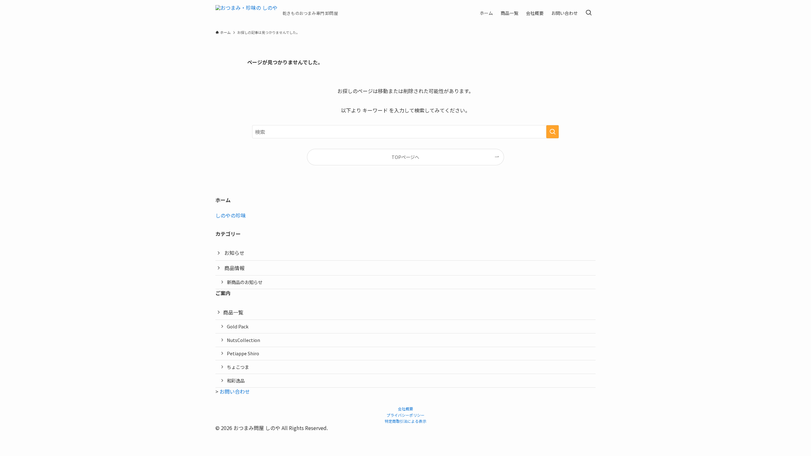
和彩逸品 (236, 380)
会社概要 (405, 408)
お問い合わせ (235, 391)
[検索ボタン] (589, 13)
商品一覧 (233, 312)
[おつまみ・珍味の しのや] (246, 13)
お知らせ (234, 252)
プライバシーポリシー (405, 415)
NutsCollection (243, 340)
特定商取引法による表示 (405, 421)
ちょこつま (238, 367)
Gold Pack (237, 326)
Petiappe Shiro (243, 353)
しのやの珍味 (230, 215)
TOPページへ (405, 157)
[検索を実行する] (552, 131)
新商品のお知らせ (244, 282)
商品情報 (234, 268)
